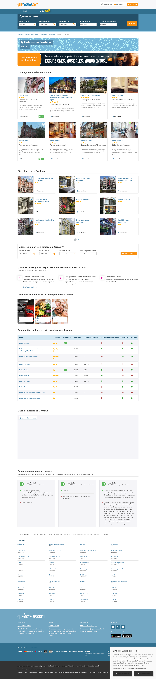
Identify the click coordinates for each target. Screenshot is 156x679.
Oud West (21, 587)
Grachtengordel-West (118, 569)
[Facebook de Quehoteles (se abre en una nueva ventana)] (113, 627)
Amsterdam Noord (117, 550)
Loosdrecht (21, 581)
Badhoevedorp (84, 556)
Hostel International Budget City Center (125, 179)
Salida (64, 21)
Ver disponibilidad (129, 253)
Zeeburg (51, 599)
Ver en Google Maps (29, 418)
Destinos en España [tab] (101, 534)
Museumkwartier (54, 581)
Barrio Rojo (114, 556)
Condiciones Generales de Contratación (88, 666)
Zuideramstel (84, 599)
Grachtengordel (85, 569)
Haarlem (20, 575)
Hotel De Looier (25, 381)
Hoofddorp (83, 575)
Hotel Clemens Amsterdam (123, 221)
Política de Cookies (54, 666)
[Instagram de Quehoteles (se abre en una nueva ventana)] (118, 627)
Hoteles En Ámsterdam (47, 35)
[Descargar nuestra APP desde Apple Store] (127, 636)
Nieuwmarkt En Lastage (119, 581)
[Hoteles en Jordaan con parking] (26, 311)
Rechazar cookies (122, 674)
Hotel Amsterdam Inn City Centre (44, 221)
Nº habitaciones (85, 21)
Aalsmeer (21, 544)
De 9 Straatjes (84, 562)
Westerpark (52, 593)
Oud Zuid (52, 587)
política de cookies (139, 668)
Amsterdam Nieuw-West (88, 550)
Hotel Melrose (24, 387)
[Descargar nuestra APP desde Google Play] (116, 636)
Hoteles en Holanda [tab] (39, 534)
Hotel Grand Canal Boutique (83, 179)
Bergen (20, 562)
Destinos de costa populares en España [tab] (78, 534)
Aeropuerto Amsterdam (56, 544)
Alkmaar (82, 544)
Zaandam (114, 593)
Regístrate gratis (28, 287)
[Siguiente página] (81, 239)
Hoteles (20, 35)
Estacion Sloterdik (55, 569)
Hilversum (52, 575)
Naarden (82, 581)
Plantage (114, 587)
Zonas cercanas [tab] (24, 534)
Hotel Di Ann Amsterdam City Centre (44, 179)
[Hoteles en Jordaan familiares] (60, 311)
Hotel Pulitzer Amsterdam (28, 356)
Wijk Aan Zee (84, 593)
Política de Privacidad (68, 666)
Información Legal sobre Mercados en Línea (30, 669)
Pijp (81, 587)
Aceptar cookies (144, 674)
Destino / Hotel (24, 21)
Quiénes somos (24, 626)
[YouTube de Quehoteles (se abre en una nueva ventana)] (123, 627)
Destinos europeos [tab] (55, 534)
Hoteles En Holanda (31, 35)
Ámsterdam (21, 550)
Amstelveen (115, 544)
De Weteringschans (117, 562)
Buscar (132, 23)
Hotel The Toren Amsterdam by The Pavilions (42, 200)
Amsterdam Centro (55, 550)
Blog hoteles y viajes (88, 626)
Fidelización (54, 626)
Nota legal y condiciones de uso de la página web (32, 666)
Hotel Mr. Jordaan (82, 199)
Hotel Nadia (23, 370)
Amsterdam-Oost (54, 556)
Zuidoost (114, 599)
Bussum (51, 562)
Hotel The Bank (24, 364)
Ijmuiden (113, 575)
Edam (19, 569)
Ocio (42, 11)
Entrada (44, 21)
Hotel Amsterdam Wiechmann (82, 221)
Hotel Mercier (24, 375)
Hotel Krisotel (24, 343)
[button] (132, 4)
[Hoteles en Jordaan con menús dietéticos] (43, 311)
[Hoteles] (33, 4)
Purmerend (21, 593)
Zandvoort (21, 599)
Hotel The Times (124, 199)
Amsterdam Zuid (23, 556)
